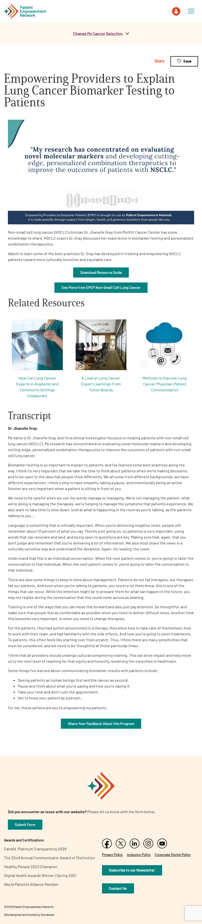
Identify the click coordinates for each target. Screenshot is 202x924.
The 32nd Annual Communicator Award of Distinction (49, 857)
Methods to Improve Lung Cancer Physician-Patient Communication (165, 384)
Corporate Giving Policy (173, 855)
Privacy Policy (112, 855)
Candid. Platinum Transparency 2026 (35, 848)
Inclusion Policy (139, 855)
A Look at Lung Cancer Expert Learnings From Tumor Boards (101, 384)
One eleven (47, 914)
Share (159, 60)
